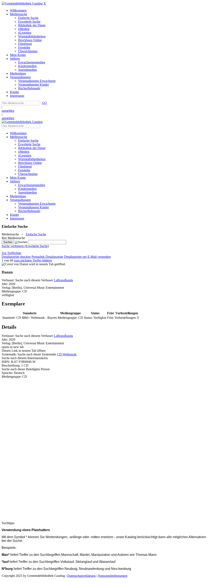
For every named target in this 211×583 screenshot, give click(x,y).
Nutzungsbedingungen (112, 575)
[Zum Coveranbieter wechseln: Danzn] (15, 264)
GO (44, 103)
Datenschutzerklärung (81, 575)
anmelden (8, 110)
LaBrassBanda (63, 280)
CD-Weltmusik (66, 354)
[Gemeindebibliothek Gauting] (22, 3)
